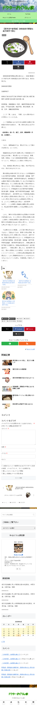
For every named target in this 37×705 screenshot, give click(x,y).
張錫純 (20, 321)
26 (13, 635)
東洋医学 (13, 318)
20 (18, 633)
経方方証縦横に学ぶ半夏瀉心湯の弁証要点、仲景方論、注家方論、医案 (18, 586)
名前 (3, 447)
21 (23, 633)
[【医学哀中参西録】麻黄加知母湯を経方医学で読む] (8, 275)
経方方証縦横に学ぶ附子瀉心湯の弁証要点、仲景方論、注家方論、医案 (18, 595)
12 (13, 631)
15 (28, 631)
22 (28, 633)
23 (33, 633)
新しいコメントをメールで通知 (13, 471)
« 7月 (3, 641)
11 (8, 631)
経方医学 (20, 318)
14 (23, 631)
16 (33, 631)
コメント (5, 428)
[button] (18, 67)
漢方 (4, 321)
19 (13, 633)
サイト (3, 459)
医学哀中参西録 (12, 321)
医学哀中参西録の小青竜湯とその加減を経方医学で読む (8, 303)
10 (4, 631)
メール (4, 453)
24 (4, 635)
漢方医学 (5, 318)
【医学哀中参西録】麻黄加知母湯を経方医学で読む (8, 282)
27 (18, 635)
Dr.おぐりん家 (18, 555)
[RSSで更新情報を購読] (27, 343)
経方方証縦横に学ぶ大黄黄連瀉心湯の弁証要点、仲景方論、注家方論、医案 (18, 605)
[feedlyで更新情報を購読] (9, 343)
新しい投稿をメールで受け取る (13, 473)
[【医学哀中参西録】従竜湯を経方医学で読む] (25, 275)
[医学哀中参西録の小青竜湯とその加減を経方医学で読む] (8, 295)
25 (8, 635)
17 (4, 633)
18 (8, 633)
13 (18, 631)
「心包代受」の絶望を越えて (10, 654)
